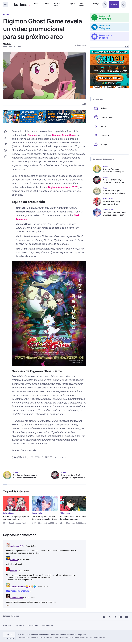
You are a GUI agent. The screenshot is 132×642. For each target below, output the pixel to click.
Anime (46, 3)
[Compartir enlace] (5, 156)
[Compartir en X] (5, 138)
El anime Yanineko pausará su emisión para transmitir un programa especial (25, 477)
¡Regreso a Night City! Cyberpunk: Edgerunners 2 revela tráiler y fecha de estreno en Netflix (73, 479)
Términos (20, 625)
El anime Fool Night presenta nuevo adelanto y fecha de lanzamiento (114, 193)
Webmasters (47, 625)
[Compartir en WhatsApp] (5, 150)
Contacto (7, 625)
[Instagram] (115, 617)
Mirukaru (7, 44)
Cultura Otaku (56, 4)
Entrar (114, 4)
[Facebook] (104, 617)
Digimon (32, 135)
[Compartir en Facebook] (5, 131)
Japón (72, 3)
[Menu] (5, 4)
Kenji (24, 523)
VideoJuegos (65, 513)
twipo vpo (82, 634)
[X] (109, 617)
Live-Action (82, 4)
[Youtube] (121, 617)
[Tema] (123, 4)
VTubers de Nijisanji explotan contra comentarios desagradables (16, 519)
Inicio (36, 3)
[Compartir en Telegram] (5, 144)
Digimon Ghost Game (64, 135)
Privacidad (33, 625)
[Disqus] (44, 574)
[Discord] (126, 617)
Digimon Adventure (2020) (63, 187)
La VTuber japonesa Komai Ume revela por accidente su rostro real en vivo (44, 519)
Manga (96, 3)
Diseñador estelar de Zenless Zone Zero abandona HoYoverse (73, 519)
